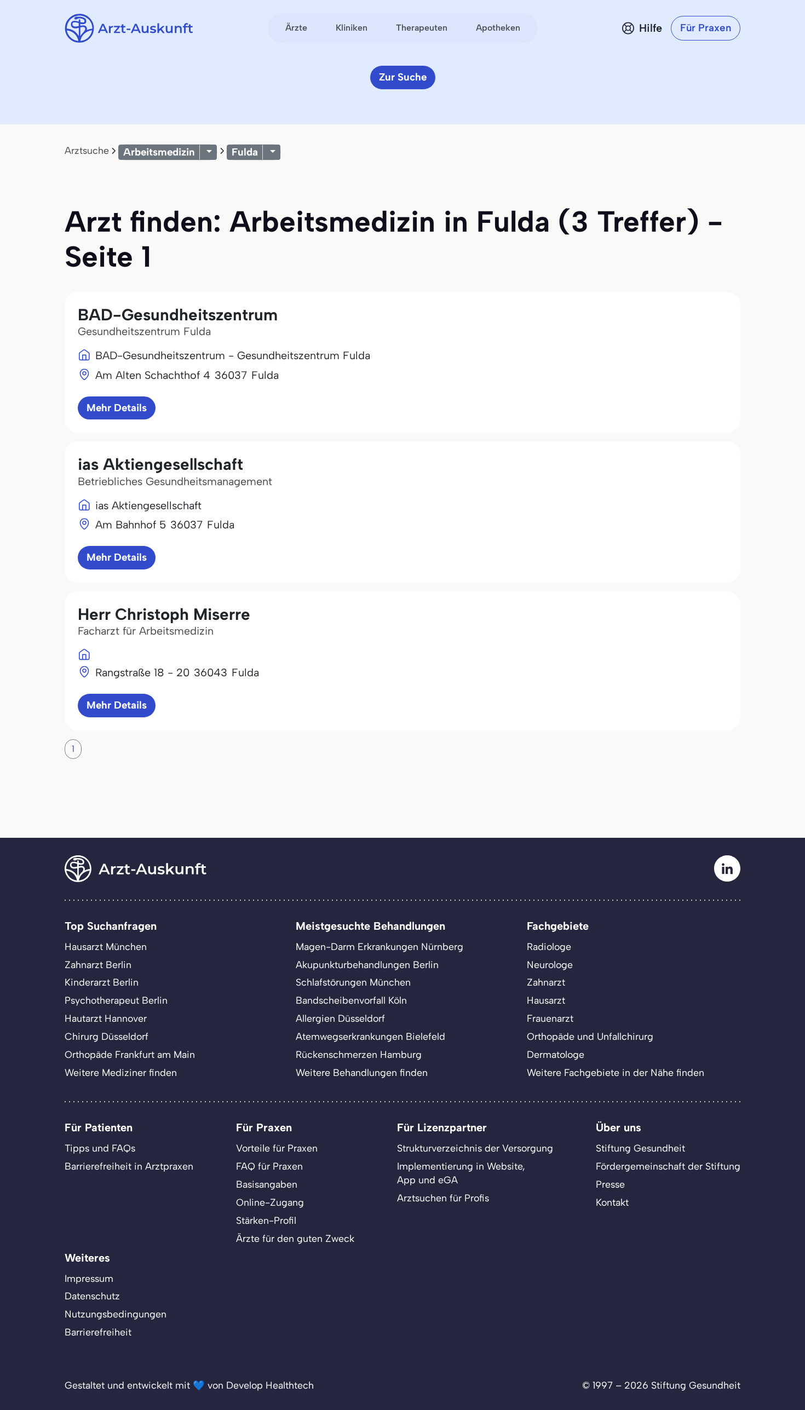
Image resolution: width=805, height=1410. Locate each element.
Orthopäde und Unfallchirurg (590, 1036)
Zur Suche (403, 77)
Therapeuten (421, 27)
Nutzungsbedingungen (115, 1314)
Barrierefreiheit (98, 1332)
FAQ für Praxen (269, 1166)
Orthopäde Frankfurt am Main (130, 1054)
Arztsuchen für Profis (443, 1198)
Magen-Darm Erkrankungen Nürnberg (379, 946)
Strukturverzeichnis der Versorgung (475, 1148)
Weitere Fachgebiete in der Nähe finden (615, 1072)
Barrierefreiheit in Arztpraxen (129, 1166)
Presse (610, 1184)
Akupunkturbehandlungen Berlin (367, 964)
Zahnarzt (546, 982)
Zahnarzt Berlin (98, 964)
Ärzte (296, 27)
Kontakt (612, 1202)
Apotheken (498, 27)
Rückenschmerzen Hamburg (359, 1054)
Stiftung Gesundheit (640, 1148)
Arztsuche (87, 150)
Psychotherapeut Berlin (116, 1000)
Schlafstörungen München (353, 982)
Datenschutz (92, 1296)
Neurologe (550, 964)
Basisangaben (266, 1184)
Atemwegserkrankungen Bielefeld (370, 1036)
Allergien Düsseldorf (340, 1018)
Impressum (89, 1278)
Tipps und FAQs (100, 1148)
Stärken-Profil (266, 1220)
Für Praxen (705, 27)
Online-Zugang (270, 1202)
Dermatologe (555, 1054)
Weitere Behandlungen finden (362, 1072)
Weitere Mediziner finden (121, 1072)
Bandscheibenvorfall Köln (351, 1000)
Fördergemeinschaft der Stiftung (668, 1166)
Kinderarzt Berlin (102, 982)
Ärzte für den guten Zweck (295, 1238)
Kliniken (351, 27)
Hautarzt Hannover (106, 1018)
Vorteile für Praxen (277, 1148)
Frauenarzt (550, 1018)
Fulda (245, 152)
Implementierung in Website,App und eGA (461, 1172)
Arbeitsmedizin (159, 152)
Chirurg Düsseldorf (106, 1036)
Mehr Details (117, 407)
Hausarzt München (106, 946)
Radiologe (549, 946)
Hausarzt (546, 1000)
